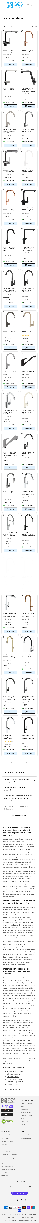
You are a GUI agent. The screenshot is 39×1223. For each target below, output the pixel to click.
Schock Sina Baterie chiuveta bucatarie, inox (10, 492)
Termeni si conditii (26, 1103)
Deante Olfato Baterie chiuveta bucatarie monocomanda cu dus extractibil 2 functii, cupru (28, 615)
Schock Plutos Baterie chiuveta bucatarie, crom (28, 454)
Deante (5, 896)
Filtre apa (10, 1087)
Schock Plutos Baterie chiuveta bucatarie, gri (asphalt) (9, 331)
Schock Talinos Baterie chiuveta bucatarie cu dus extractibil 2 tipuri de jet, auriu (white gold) (28, 578)
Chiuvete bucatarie (13, 1074)
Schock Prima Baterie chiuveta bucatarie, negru (9, 249)
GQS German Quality (12, 1214)
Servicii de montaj (7, 1166)
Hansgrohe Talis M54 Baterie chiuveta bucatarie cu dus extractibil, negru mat (28, 249)
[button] (4, 5)
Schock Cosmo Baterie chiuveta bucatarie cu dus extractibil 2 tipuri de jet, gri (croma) (9, 454)
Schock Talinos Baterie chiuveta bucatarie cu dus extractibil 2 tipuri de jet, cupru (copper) (9, 209)
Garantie (4, 1144)
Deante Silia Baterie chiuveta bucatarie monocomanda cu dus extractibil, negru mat (28, 90)
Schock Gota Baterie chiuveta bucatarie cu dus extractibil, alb (28, 170)
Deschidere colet (26, 1138)
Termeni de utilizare (27, 1217)
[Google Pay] (7, 1111)
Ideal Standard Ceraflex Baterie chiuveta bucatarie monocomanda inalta (10, 412)
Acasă (4, 12)
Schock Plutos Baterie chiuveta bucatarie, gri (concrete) (9, 131)
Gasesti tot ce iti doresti (9, 1154)
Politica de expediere (10, 1220)
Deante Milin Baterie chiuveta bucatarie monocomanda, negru (9, 290)
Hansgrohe (7, 894)
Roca (12, 896)
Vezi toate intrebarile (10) (18, 815)
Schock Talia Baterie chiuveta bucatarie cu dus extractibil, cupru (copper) (28, 50)
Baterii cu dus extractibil (15, 1071)
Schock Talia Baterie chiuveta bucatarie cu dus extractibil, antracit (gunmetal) (28, 534)
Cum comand (5, 1135)
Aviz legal (33, 1220)
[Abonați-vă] (30, 1186)
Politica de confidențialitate (29, 1214)
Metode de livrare (26, 1135)
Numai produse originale (9, 1158)
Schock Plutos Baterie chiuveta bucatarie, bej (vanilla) (28, 412)
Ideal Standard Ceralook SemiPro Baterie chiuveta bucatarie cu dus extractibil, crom (10, 534)
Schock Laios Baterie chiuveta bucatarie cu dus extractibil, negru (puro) (28, 209)
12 (27, 763)
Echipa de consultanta (8, 1169)
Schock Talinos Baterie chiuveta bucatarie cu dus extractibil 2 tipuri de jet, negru (28, 737)
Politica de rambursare (14, 1217)
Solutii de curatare (13, 1089)
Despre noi (24, 1121)
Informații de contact (23, 1220)
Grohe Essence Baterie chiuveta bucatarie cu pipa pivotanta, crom (9, 615)
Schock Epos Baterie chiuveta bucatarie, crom (9, 90)
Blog (22, 1118)
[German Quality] (8, 1103)
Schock (15, 886)
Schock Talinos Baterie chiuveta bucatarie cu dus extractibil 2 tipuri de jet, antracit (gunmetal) (9, 698)
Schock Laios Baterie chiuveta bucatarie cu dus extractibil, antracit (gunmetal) (9, 50)
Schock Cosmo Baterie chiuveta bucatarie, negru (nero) (28, 373)
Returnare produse (7, 1141)
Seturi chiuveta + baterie (15, 1079)
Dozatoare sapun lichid (15, 1082)
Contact (23, 1124)
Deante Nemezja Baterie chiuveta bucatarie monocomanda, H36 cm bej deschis (28, 331)
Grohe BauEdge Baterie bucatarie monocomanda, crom (28, 493)
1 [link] (6, 763)
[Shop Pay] (7, 1107)
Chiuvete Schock (13, 1077)
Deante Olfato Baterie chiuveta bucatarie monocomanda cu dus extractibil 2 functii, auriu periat (9, 656)
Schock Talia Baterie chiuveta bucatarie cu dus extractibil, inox (9, 578)
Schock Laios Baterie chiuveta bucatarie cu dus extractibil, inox (9, 170)
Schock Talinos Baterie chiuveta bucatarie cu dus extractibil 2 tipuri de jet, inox (28, 698)
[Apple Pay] (7, 1115)
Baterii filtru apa (12, 1084)
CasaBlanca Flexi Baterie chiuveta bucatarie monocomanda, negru (28, 656)
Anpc (22, 1106)
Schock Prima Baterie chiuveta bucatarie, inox (28, 130)
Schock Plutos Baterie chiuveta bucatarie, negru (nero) (28, 290)
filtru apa (15, 947)
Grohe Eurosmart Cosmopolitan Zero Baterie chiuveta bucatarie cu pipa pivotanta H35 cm (8, 737)
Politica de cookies (27, 1115)
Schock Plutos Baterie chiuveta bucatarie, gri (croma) (9, 373)
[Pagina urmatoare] (32, 763)
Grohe (21, 886)
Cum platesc (5, 1138)
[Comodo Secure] (7, 1123)
